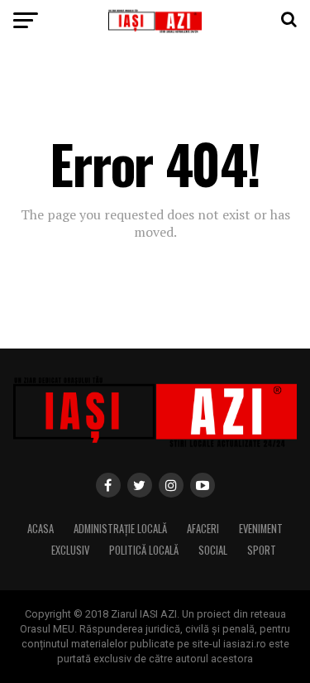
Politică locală (144, 550)
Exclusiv (70, 550)
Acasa (40, 528)
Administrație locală (120, 528)
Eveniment (261, 528)
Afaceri (203, 528)
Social (212, 550)
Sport (261, 550)
